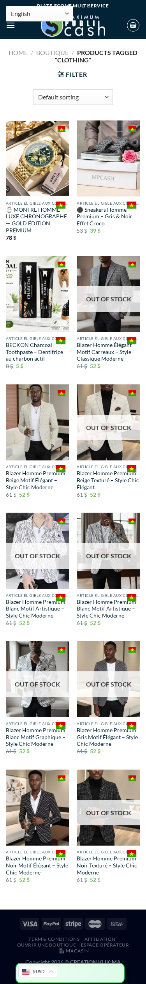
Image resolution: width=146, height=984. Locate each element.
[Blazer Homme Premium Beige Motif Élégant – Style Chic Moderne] (37, 422)
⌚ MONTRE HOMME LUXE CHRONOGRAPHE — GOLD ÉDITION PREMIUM (36, 220)
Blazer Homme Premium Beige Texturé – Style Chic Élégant (108, 480)
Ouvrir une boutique (46, 945)
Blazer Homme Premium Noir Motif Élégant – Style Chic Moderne (37, 865)
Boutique (52, 52)
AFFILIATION (100, 939)
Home (18, 52)
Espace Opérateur (105, 945)
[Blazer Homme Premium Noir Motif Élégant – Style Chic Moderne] (37, 808)
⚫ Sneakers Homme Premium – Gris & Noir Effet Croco (104, 217)
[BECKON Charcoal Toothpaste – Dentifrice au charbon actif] (37, 294)
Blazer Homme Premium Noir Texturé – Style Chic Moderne (107, 865)
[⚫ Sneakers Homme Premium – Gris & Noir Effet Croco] (108, 158)
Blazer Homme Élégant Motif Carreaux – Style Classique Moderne (104, 352)
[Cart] (133, 25)
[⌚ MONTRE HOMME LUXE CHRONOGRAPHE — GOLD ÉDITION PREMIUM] (37, 158)
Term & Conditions (53, 939)
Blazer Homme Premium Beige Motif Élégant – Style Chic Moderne (35, 480)
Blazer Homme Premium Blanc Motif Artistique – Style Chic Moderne (35, 609)
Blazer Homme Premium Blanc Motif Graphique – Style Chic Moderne (35, 737)
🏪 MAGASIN (74, 951)
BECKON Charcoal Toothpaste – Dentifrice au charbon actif (34, 352)
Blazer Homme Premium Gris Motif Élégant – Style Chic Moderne (107, 737)
